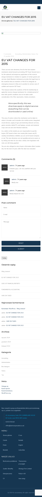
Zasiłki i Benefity (8, 469)
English (21, 445)
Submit (21, 249)
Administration (26, 54)
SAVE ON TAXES (6, 295)
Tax (37, 54)
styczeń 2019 (6, 337)
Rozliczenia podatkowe (10, 461)
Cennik (5, 440)
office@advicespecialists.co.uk (15, 426)
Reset (21, 243)
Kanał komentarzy (7, 391)
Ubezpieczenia (7, 473)
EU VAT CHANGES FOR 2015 (10, 277)
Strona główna (7, 21)
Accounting (18, 54)
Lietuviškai (22, 450)
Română (5, 450)
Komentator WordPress (9, 309)
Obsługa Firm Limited (25, 469)
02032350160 (10, 422)
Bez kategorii (6, 366)
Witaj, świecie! (6, 271)
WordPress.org (6, 393)
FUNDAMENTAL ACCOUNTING (11, 289)
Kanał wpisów (6, 388)
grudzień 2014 (6, 342)
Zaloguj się (5, 386)
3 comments (7, 54)
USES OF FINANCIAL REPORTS (11, 283)
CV (4, 478)
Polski (4, 445)
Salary (33, 54)
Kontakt (21, 440)
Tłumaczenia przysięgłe (22, 462)
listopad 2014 (6, 346)
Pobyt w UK (22, 473)
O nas (20, 435)
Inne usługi (22, 478)
